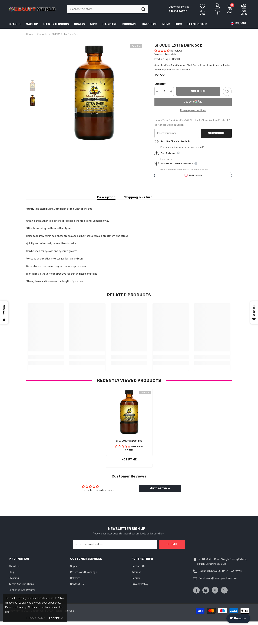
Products (42, 34)
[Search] (107, 9)
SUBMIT (172, 544)
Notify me (129, 459)
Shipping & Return (138, 197)
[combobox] (103, 9)
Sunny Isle (170, 54)
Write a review (160, 488)
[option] (94, 93)
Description (106, 197)
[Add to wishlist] (227, 91)
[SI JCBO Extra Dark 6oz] (129, 412)
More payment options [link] (193, 110)
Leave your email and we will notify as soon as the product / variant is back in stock (192, 122)
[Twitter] (224, 590)
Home (29, 34)
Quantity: (160, 83)
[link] (46, 357)
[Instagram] (205, 590)
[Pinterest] (215, 590)
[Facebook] (196, 590)
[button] (162, 50)
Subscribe (216, 133)
